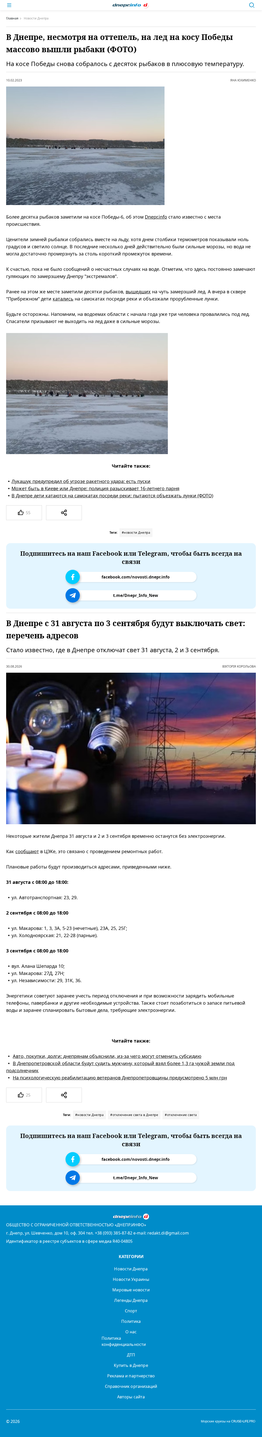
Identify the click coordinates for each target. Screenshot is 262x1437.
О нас (131, 1332)
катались (63, 299)
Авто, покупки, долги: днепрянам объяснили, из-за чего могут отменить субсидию (107, 1056)
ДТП (131, 1355)
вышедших (138, 291)
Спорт (131, 1311)
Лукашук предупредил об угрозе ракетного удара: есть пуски (81, 481)
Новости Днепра (131, 1269)
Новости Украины (131, 1279)
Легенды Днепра (131, 1300)
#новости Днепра (136, 532)
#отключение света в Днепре (134, 1115)
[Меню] (9, 5)
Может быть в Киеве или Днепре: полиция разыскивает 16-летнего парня (95, 488)
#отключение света (181, 1115)
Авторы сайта (131, 1397)
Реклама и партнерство (131, 1376)
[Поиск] (252, 5)
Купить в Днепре (131, 1365)
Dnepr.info (156, 217)
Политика (131, 1321)
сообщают (27, 852)
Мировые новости (130, 1290)
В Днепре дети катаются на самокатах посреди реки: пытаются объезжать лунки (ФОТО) (112, 495)
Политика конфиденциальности (124, 1341)
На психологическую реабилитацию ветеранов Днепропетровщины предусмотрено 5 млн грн (120, 1078)
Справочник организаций (131, 1386)
